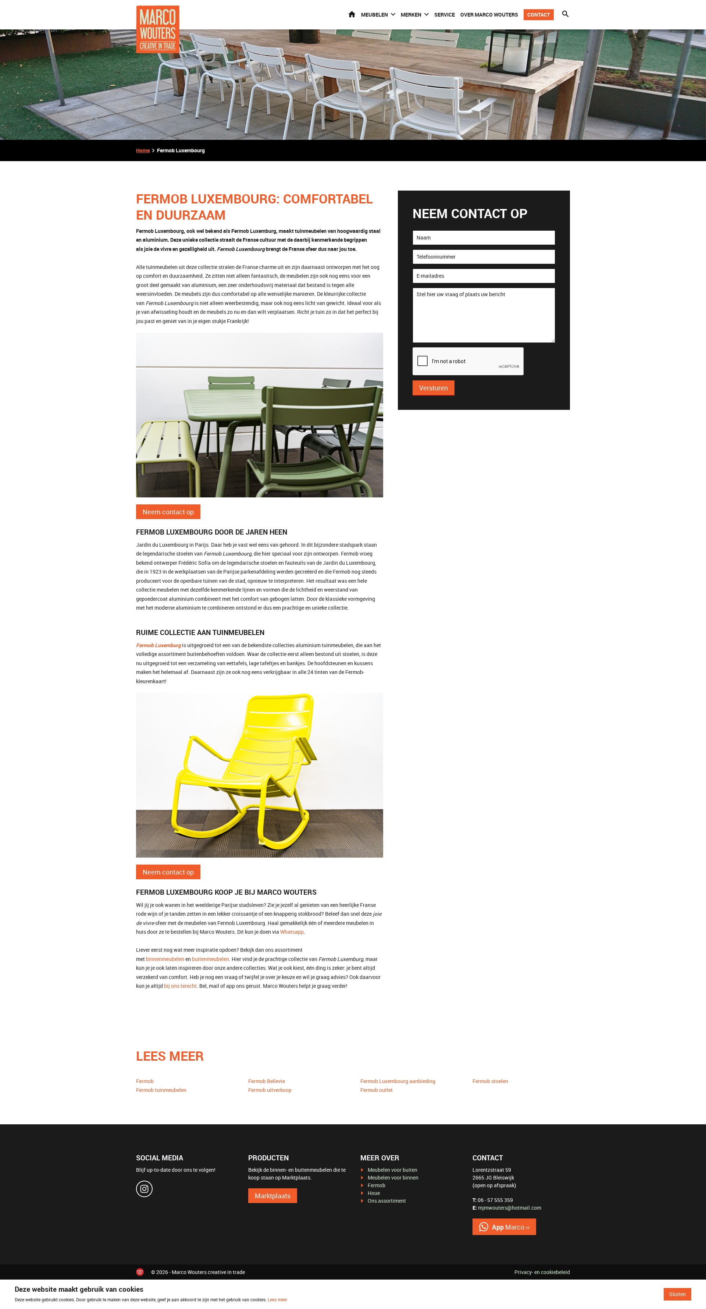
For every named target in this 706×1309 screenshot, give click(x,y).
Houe (374, 1192)
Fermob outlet (376, 1089)
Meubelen (374, 14)
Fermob (145, 1081)
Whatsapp (292, 931)
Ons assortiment (387, 1200)
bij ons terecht (180, 985)
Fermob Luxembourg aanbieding (397, 1081)
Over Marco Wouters (489, 14)
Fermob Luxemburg (158, 645)
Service (444, 14)
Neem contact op (168, 511)
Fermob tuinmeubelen (161, 1089)
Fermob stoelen (490, 1081)
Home (352, 14)
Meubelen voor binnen (393, 1177)
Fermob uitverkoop (270, 1089)
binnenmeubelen (165, 958)
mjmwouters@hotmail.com (509, 1207)
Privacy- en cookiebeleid (542, 1272)
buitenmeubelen (210, 958)
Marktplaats (272, 1195)
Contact (538, 14)
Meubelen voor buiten (392, 1169)
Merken (411, 14)
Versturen (433, 387)
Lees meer (277, 1299)
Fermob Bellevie (266, 1081)
